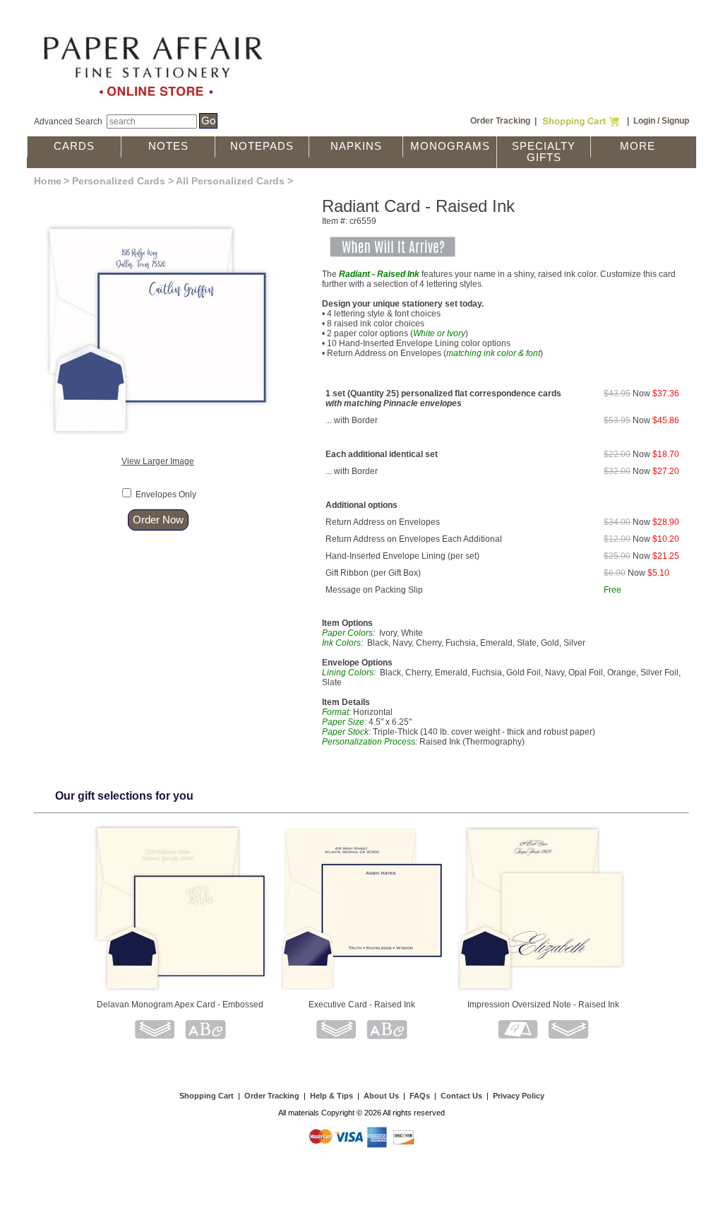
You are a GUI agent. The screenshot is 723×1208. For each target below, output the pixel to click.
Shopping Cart (206, 1095)
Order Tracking (500, 121)
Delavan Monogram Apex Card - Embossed (180, 1004)
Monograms (450, 146)
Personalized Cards (118, 180)
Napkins (356, 146)
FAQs (420, 1095)
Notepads (262, 146)
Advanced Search (68, 121)
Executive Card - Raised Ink (362, 1004)
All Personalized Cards (230, 180)
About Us (381, 1095)
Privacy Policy (518, 1095)
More (637, 146)
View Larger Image (157, 461)
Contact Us (461, 1095)
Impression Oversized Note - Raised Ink (543, 1004)
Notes (168, 146)
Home (47, 180)
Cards (74, 146)
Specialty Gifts (543, 152)
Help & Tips (331, 1095)
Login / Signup (661, 121)
